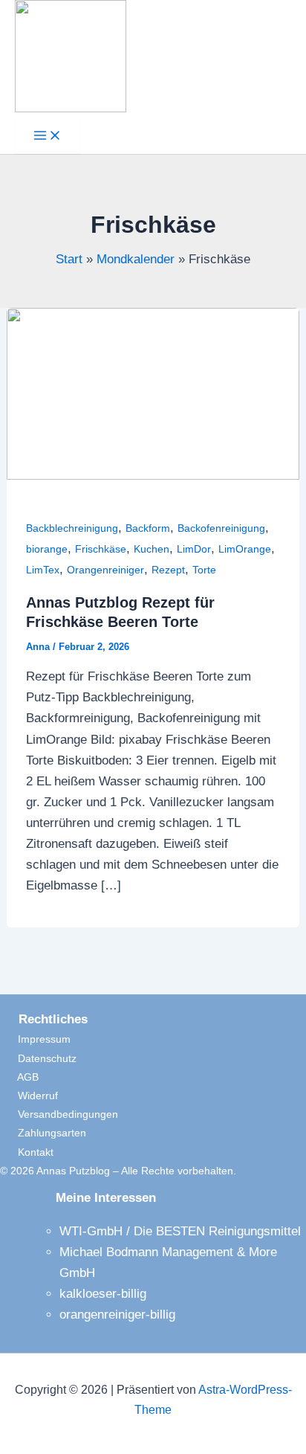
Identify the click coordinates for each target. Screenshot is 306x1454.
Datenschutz (38, 1058)
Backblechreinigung (72, 528)
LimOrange (244, 549)
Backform (148, 528)
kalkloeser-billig (102, 1294)
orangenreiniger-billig (117, 1314)
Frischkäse (100, 549)
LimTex (42, 570)
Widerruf (29, 1095)
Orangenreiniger (105, 570)
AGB (19, 1077)
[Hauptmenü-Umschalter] (47, 136)
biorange (47, 549)
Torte (204, 570)
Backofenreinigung (221, 528)
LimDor (194, 549)
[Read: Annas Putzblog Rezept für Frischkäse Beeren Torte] (153, 476)
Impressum (35, 1039)
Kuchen (151, 549)
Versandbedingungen (59, 1114)
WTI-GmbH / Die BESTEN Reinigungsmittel (180, 1231)
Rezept (168, 570)
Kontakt (26, 1152)
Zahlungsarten (43, 1133)
